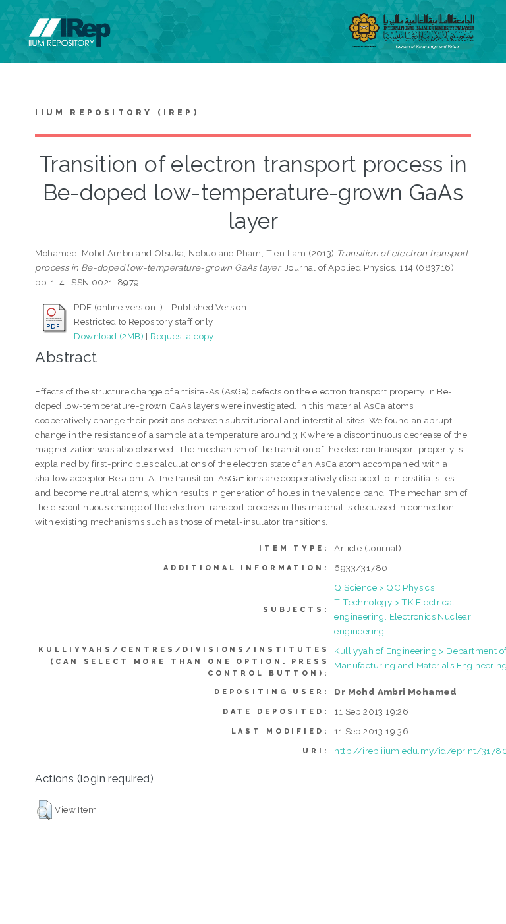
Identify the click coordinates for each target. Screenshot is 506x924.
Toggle (23, 24)
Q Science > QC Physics (384, 587)
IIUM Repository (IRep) (116, 112)
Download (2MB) (109, 336)
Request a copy (182, 336)
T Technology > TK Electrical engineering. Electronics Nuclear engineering (402, 616)
